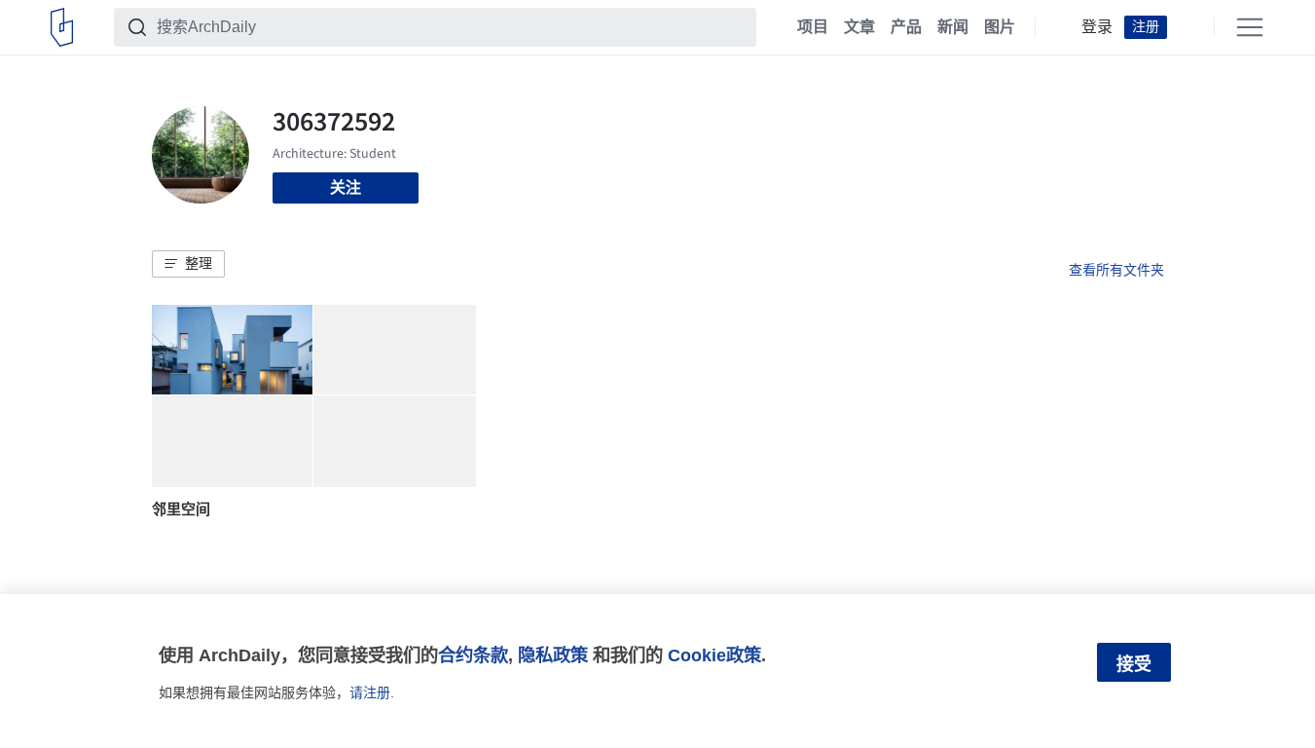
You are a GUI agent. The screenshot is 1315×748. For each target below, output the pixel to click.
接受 (1133, 664)
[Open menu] (1249, 27)
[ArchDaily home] (62, 27)
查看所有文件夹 (1116, 270)
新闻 (952, 27)
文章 (859, 27)
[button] (188, 264)
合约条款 (473, 655)
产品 (906, 27)
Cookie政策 (714, 655)
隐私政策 (553, 655)
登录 (1097, 27)
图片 (999, 27)
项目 (812, 27)
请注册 (369, 692)
